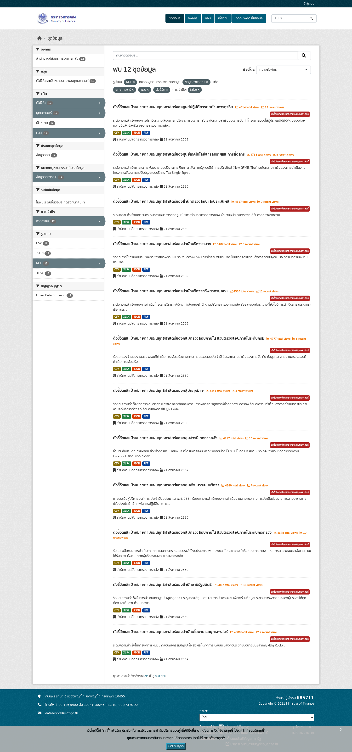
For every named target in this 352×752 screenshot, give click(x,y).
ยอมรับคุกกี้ (176, 746)
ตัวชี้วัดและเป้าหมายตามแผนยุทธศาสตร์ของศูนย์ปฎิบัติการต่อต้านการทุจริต (173, 107)
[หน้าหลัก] (39, 38)
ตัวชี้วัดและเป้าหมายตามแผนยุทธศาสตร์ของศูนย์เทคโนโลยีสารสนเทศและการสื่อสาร (179, 154)
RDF (146, 133)
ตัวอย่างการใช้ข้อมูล (249, 18)
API (146, 676)
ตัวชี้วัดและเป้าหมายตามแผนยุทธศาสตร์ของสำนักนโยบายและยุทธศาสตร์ (171, 632)
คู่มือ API (160, 676)
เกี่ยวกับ (223, 18)
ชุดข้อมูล (175, 18)
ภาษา (203, 711)
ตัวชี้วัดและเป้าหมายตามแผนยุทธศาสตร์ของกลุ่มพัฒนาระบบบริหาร (166, 485)
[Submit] (312, 18)
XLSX (126, 133)
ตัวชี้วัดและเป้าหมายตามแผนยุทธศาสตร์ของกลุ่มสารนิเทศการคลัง (165, 438)
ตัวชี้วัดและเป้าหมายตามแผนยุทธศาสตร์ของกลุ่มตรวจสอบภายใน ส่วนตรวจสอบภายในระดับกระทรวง (193, 532)
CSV (116, 133)
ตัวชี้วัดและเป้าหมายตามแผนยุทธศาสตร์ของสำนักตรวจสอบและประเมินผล (171, 201)
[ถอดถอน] (134, 82)
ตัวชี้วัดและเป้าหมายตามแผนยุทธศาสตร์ (290, 114)
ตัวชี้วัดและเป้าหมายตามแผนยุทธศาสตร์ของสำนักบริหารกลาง (162, 244)
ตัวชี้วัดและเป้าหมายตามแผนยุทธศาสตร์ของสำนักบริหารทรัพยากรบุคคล (171, 291)
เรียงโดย (248, 69)
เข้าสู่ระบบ (308, 3)
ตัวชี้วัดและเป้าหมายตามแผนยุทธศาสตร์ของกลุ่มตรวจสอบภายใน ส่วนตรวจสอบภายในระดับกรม (189, 338)
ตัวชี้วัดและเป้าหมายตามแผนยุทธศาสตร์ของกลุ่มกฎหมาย (159, 390)
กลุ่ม (208, 18)
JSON (137, 133)
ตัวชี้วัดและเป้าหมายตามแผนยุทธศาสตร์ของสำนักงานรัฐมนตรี (163, 585)
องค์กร (193, 18)
